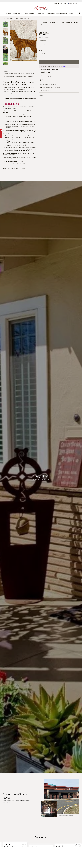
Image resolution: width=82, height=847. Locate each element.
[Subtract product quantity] (40, 53)
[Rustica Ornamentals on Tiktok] (60, 3)
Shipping (48, 76)
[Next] (58, 1)
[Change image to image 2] (5, 32)
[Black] (44, 34)
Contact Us (1, 134)
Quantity (41, 50)
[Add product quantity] (44, 53)
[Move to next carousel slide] (78, 825)
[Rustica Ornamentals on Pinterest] (58, 3)
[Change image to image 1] (5, 23)
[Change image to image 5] (5, 57)
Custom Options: (46, 44)
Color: (43, 32)
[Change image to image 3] (5, 40)
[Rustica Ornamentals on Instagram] (56, 3)
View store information (46, 72)
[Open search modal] (3, 13)
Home (4, 18)
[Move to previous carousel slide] (75, 825)
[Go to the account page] (76, 13)
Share (42, 95)
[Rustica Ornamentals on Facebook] (55, 3)
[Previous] (23, 1)
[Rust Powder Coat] (47, 34)
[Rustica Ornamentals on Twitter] (61, 3)
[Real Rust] (40, 34)
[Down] (5, 66)
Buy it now (59, 61)
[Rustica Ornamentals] (41, 7)
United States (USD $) (74, 3)
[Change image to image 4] (5, 49)
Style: (44, 37)
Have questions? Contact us (49, 84)
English (65, 3)
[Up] (5, 21)
